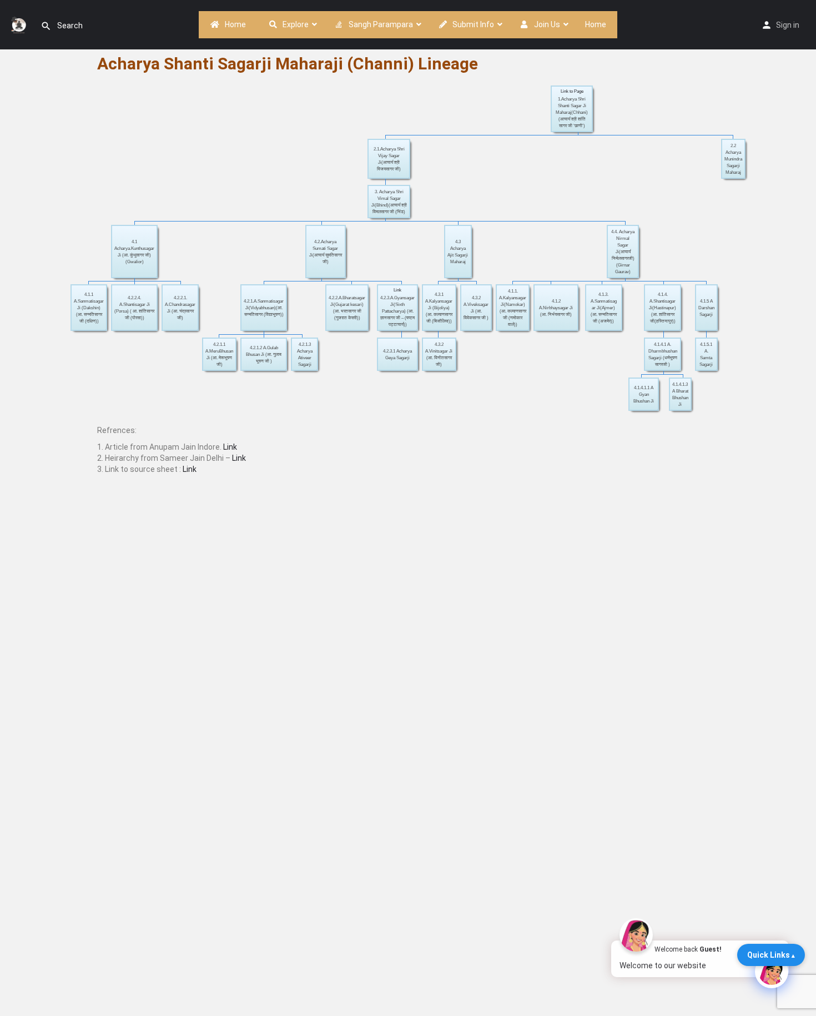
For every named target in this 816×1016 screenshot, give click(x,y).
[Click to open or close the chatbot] (771, 971)
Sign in (787, 25)
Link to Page (572, 91)
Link (397, 290)
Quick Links (768, 954)
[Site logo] (20, 23)
